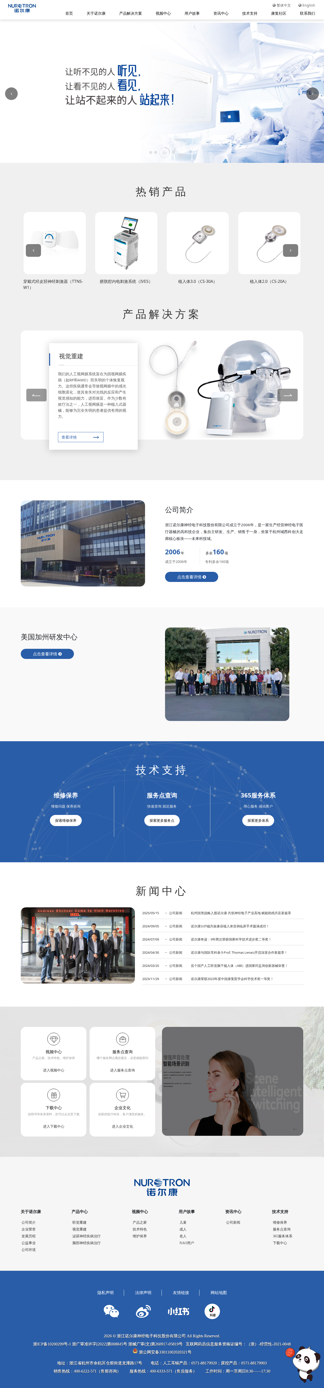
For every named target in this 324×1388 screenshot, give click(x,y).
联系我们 (307, 13)
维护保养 (140, 1236)
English (308, 5)
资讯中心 (221, 13)
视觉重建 (79, 1229)
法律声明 (143, 1293)
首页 (69, 13)
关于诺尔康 (96, 13)
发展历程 (29, 1236)
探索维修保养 (65, 820)
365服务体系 (282, 1236)
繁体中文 (283, 5)
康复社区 (278, 13)
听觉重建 (79, 1222)
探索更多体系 (258, 820)
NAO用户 (186, 1243)
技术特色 (140, 1229)
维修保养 (280, 1222)
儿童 (183, 1222)
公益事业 (29, 1243)
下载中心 (280, 1243)
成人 (183, 1229)
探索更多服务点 (162, 820)
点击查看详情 (189, 577)
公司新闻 (233, 1222)
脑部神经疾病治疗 (86, 1243)
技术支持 (249, 13)
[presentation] (33, 250)
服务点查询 (282, 1229)
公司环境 (29, 1250)
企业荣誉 (29, 1229)
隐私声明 (105, 1293)
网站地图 (219, 1293)
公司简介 (29, 1222)
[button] (150, 152)
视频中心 (163, 13)
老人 (183, 1236)
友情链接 (181, 1293)
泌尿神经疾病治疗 (86, 1236)
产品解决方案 (130, 13)
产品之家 (140, 1222)
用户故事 (192, 13)
